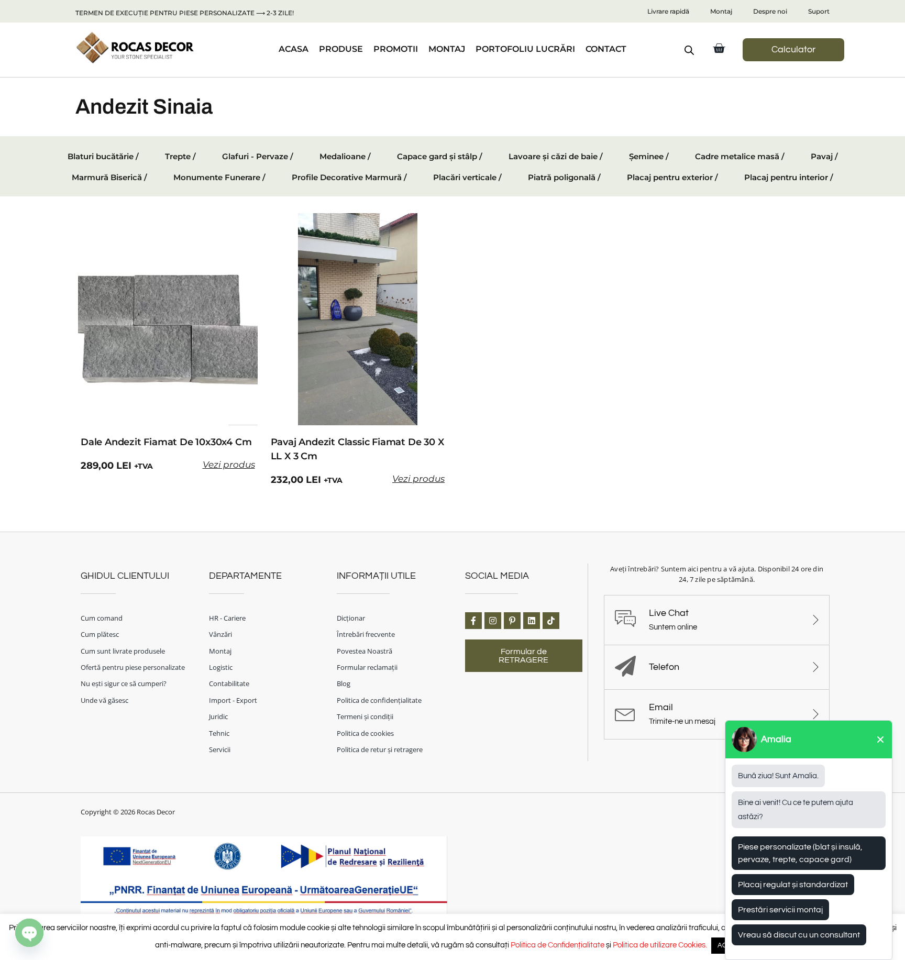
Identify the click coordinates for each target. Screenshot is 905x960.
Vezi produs (229, 464)
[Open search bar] (689, 50)
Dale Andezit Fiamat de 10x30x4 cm (166, 442)
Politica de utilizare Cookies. (660, 945)
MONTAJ (446, 49)
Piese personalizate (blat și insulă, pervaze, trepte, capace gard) (800, 853)
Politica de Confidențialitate (557, 945)
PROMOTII (395, 49)
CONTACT (606, 49)
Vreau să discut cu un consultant (799, 935)
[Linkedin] (531, 620)
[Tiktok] (551, 620)
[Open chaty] (29, 933)
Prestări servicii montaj (780, 910)
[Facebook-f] (473, 620)
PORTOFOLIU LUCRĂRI (525, 49)
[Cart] (719, 48)
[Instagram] (492, 620)
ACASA (293, 49)
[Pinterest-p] (512, 620)
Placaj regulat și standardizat (793, 884)
